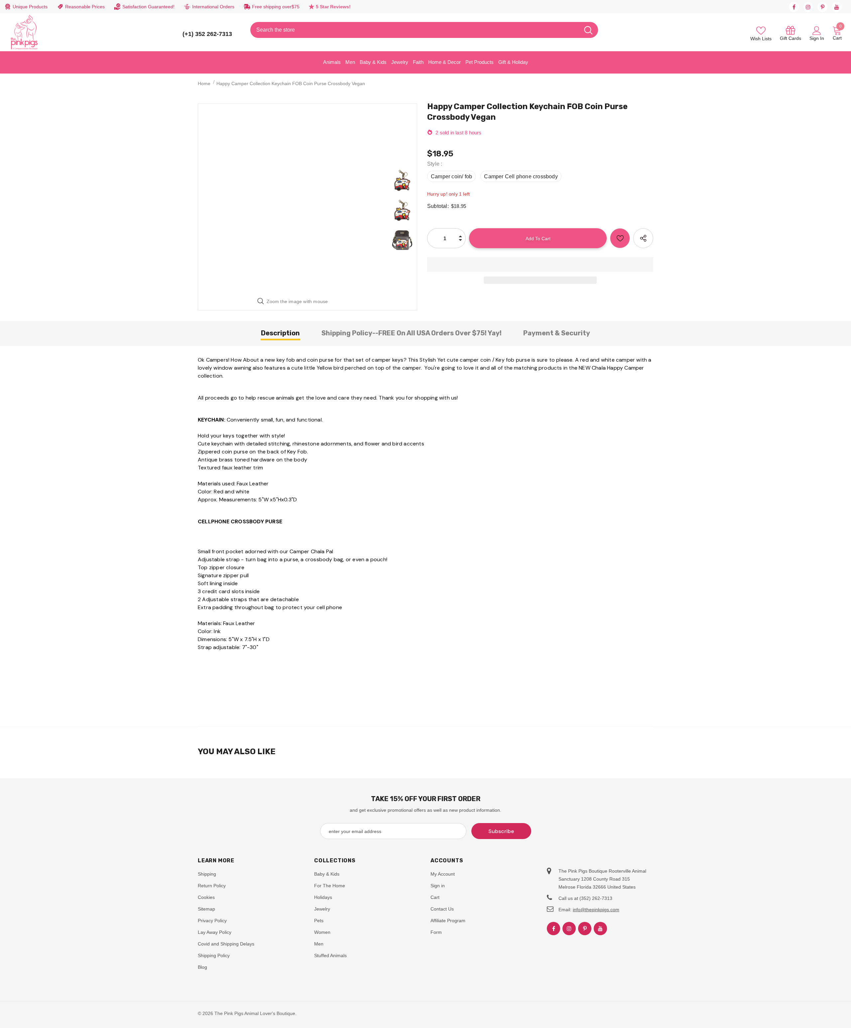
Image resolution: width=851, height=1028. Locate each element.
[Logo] (24, 32)
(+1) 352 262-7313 (207, 34)
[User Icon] (817, 30)
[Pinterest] (822, 7)
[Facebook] (794, 7)
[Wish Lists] (620, 238)
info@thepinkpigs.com (596, 909)
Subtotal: (438, 206)
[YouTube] (837, 7)
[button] (540, 264)
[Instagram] (808, 7)
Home (204, 83)
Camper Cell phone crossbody (520, 176)
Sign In (816, 38)
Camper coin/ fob (451, 176)
